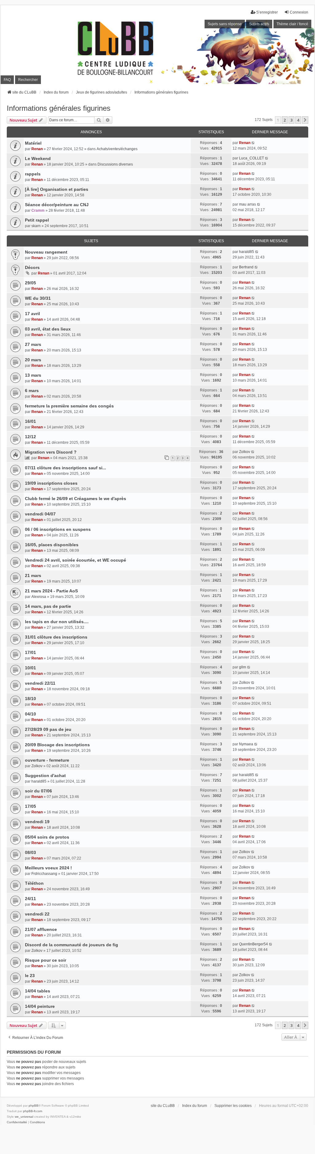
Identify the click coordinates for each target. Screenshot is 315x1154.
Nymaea (246, 744)
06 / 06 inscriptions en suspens (58, 529)
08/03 (30, 852)
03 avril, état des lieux (48, 329)
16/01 (30, 421)
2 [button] (285, 120)
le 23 (30, 975)
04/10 (30, 713)
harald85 (246, 252)
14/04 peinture (40, 1006)
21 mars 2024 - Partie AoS (51, 590)
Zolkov (244, 452)
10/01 (30, 667)
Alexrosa (38, 597)
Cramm (38, 210)
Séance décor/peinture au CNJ (57, 204)
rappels (33, 173)
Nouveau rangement (46, 252)
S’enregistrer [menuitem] (267, 12)
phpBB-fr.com (32, 1111)
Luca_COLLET (251, 158)
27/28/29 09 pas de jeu (48, 729)
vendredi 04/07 (40, 513)
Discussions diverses (115, 164)
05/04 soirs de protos (47, 837)
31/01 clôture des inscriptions (56, 637)
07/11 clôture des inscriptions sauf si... (65, 467)
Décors (32, 267)
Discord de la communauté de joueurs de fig (71, 944)
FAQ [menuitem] (7, 80)
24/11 (30, 898)
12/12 (30, 436)
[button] (305, 120)
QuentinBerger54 (253, 944)
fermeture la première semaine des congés (69, 405)
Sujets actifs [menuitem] (259, 24)
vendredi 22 (37, 914)
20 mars (33, 359)
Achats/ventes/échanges (117, 149)
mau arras (247, 204)
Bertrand (246, 267)
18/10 (30, 698)
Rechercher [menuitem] (28, 80)
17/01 (30, 652)
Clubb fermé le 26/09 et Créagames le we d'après (75, 498)
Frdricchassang (44, 874)
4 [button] (298, 120)
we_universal (24, 1116)
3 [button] (291, 120)
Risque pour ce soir (45, 960)
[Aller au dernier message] (253, 143)
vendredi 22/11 (40, 683)
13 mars (33, 375)
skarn (36, 226)
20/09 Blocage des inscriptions (57, 744)
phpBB (33, 1105)
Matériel (33, 143)
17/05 (30, 806)
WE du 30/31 (38, 298)
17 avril (32, 313)
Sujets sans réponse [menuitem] (225, 24)
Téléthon (34, 883)
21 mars (33, 575)
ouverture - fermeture (47, 760)
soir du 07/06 (38, 790)
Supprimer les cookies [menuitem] (233, 1106)
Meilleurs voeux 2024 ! (48, 867)
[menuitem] (17, 1122)
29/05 (30, 282)
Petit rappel (37, 220)
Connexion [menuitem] (299, 12)
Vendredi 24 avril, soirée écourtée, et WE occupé (75, 560)
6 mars (32, 390)
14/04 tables (37, 990)
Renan (37, 149)
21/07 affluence (41, 929)
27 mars (33, 344)
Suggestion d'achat (45, 775)
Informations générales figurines (58, 108)
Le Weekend (38, 158)
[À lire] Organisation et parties (56, 189)
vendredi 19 (37, 821)
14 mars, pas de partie (48, 606)
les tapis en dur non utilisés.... (57, 621)
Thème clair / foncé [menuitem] (292, 24)
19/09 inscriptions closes (51, 483)
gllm (242, 667)
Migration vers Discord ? (51, 452)
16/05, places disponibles (51, 544)
